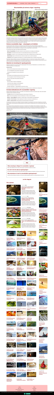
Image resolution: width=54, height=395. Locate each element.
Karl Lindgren (28, 218)
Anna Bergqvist (29, 207)
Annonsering (22, 3)
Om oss (26, 3)
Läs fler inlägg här (27, 179)
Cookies (29, 3)
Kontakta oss (33, 3)
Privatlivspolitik (28, 393)
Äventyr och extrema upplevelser (40, 9)
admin (14, 9)
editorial (46, 9)
